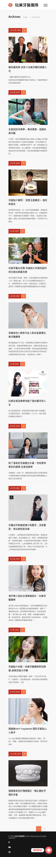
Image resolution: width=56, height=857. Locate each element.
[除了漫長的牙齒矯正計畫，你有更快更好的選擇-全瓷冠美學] (28, 445)
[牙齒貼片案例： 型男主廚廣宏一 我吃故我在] (28, 183)
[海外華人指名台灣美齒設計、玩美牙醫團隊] (28, 578)
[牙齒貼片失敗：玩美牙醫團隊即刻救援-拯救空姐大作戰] (28, 649)
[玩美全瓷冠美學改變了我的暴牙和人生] (28, 383)
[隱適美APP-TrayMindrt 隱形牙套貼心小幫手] (28, 711)
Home (25, 17)
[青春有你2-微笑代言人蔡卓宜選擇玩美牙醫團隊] (28, 315)
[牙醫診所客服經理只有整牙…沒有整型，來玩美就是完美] (28, 507)
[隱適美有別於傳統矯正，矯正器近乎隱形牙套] (28, 773)
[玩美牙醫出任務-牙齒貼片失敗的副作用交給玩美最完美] (28, 250)
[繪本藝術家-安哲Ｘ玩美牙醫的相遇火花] (28, 50)
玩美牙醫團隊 (19, 836)
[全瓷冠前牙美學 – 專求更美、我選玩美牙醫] (28, 112)
